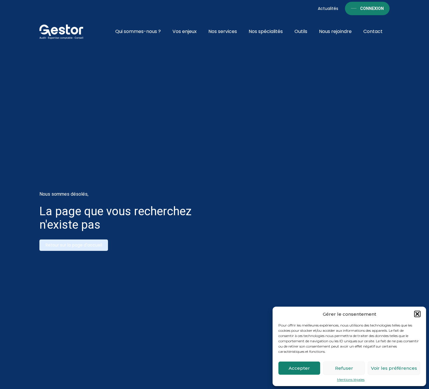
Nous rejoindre (335, 31)
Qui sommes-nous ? (138, 31)
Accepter (299, 368)
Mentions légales (351, 380)
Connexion (372, 8)
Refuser (344, 368)
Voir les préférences (394, 368)
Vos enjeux (184, 31)
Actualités (328, 8)
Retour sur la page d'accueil (74, 245)
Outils (300, 31)
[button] (417, 314)
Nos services (222, 31)
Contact (373, 31)
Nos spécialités (266, 31)
